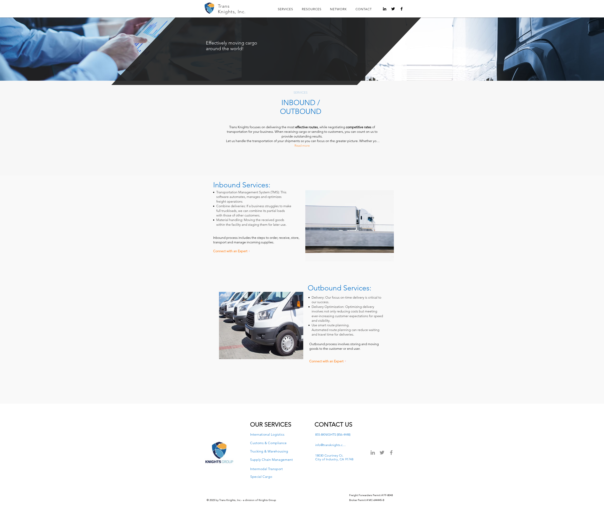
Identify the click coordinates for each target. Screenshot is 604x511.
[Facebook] (401, 8)
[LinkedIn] (384, 8)
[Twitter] (393, 8)
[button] (285, 9)
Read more (302, 145)
